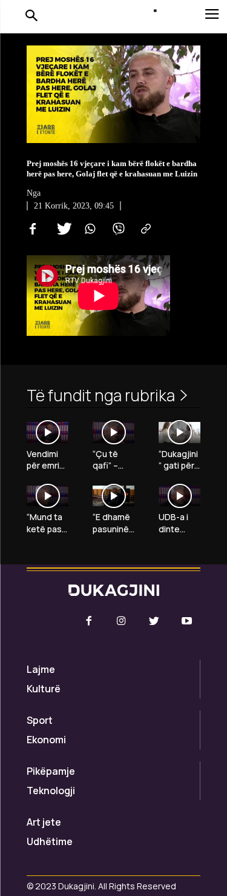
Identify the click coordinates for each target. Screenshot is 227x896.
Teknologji (51, 790)
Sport (40, 720)
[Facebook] (33, 229)
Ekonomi (46, 739)
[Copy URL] (144, 229)
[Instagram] (121, 621)
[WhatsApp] (88, 229)
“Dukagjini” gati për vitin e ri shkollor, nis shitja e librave (178, 460)
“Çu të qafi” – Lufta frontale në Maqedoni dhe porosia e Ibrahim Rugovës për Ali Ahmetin (113, 460)
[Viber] (116, 229)
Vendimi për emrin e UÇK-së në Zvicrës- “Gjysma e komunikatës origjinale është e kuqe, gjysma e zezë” (47, 460)
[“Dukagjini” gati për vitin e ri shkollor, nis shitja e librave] (179, 432)
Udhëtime (50, 841)
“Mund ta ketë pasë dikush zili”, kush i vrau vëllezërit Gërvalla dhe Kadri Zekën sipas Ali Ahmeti (47, 523)
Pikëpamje (51, 771)
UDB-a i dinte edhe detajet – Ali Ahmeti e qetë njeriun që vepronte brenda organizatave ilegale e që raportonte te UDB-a (179, 523)
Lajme (41, 669)
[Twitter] (60, 229)
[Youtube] (187, 621)
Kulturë (44, 688)
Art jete (44, 822)
